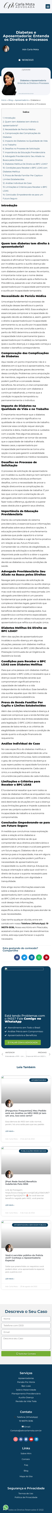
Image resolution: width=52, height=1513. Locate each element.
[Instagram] (15, 1439)
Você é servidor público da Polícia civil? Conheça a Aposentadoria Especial (24, 1258)
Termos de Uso (26, 1493)
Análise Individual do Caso (17, 183)
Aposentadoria (22, 100)
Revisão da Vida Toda (26, 1401)
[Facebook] (21, 1439)
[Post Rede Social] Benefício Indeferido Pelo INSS (21, 1182)
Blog (10, 100)
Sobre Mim (26, 1453)
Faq (26, 1465)
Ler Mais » (9, 1131)
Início (3, 100)
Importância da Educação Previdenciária (24, 152)
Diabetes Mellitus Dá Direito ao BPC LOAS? (25, 164)
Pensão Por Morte (26, 1382)
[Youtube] (31, 1439)
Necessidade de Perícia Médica (19, 129)
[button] (48, 6)
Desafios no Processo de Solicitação (21, 148)
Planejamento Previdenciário (26, 1393)
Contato (26, 1459)
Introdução (9, 118)
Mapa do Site (26, 1476)
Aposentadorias (26, 1378)
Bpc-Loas (26, 1386)
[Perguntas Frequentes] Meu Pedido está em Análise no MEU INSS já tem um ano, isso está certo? (25, 1113)
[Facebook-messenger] (26, 1439)
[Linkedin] (36, 1439)
